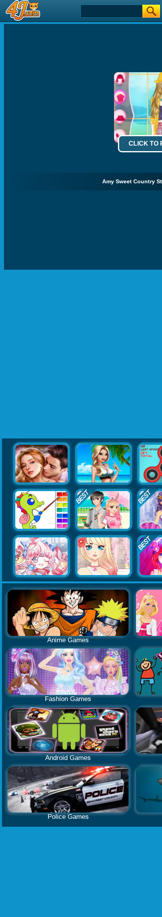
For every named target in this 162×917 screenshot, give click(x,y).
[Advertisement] (81, 354)
